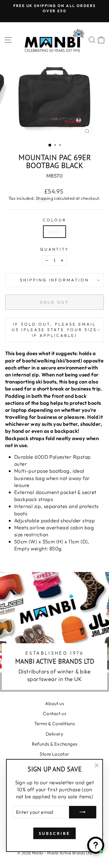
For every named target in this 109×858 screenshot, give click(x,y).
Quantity (54, 249)
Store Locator (54, 754)
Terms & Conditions (54, 723)
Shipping (44, 198)
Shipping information (54, 279)
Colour (54, 219)
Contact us (54, 713)
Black (54, 231)
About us (54, 703)
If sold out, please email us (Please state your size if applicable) (54, 330)
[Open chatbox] (95, 845)
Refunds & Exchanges (55, 744)
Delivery (54, 734)
